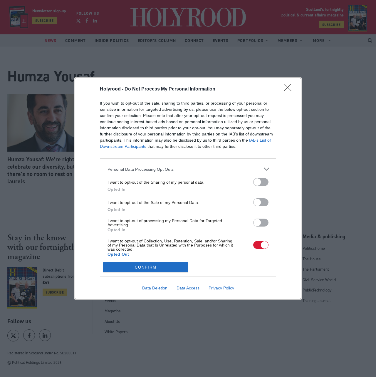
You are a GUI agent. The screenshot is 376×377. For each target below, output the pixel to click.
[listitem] (188, 169)
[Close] (289, 89)
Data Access (188, 288)
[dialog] (188, 188)
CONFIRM (146, 267)
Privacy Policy (221, 288)
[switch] (260, 182)
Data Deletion (154, 288)
